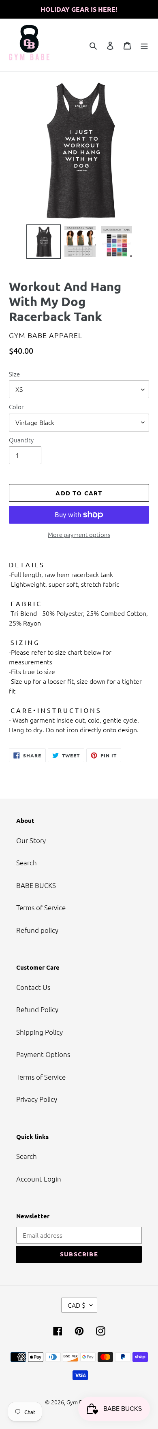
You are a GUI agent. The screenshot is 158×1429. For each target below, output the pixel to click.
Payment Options (43, 1054)
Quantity (21, 439)
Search (26, 862)
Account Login (38, 1178)
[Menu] (144, 45)
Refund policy (37, 930)
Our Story (31, 840)
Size (14, 374)
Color (16, 406)
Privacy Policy (36, 1099)
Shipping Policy (39, 1031)
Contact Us (33, 987)
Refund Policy (37, 1009)
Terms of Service (41, 907)
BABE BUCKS (36, 885)
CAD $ (76, 1304)
